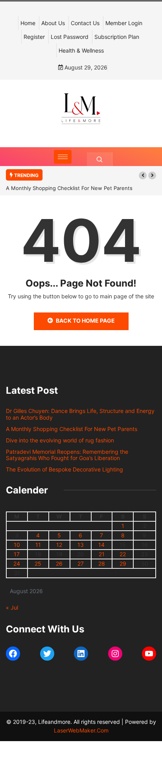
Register (34, 36)
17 (17, 554)
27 (80, 563)
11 (38, 544)
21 (102, 554)
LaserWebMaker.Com (81, 730)
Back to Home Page (85, 320)
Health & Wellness (81, 50)
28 (101, 563)
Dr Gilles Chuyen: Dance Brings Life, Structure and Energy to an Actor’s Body (80, 414)
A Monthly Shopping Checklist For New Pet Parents (69, 188)
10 (17, 544)
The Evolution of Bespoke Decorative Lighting (64, 469)
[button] (143, 175)
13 (80, 544)
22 (123, 554)
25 (38, 563)
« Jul (12, 607)
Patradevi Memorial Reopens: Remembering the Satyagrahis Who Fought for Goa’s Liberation (67, 455)
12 (59, 544)
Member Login (123, 23)
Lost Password (69, 36)
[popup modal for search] (99, 159)
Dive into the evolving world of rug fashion (61, 440)
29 (123, 563)
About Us (53, 23)
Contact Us (85, 23)
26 (59, 563)
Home (27, 23)
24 (16, 563)
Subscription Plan (116, 36)
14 (101, 544)
